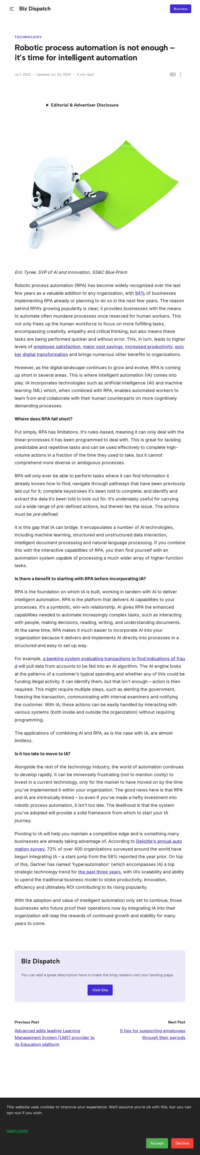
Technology (28, 37)
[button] (11, 8)
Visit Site (100, 990)
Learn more (17, 1130)
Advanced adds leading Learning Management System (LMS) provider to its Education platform (55, 1037)
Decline (182, 1143)
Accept (157, 1143)
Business (181, 9)
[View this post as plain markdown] (173, 75)
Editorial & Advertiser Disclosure (85, 105)
